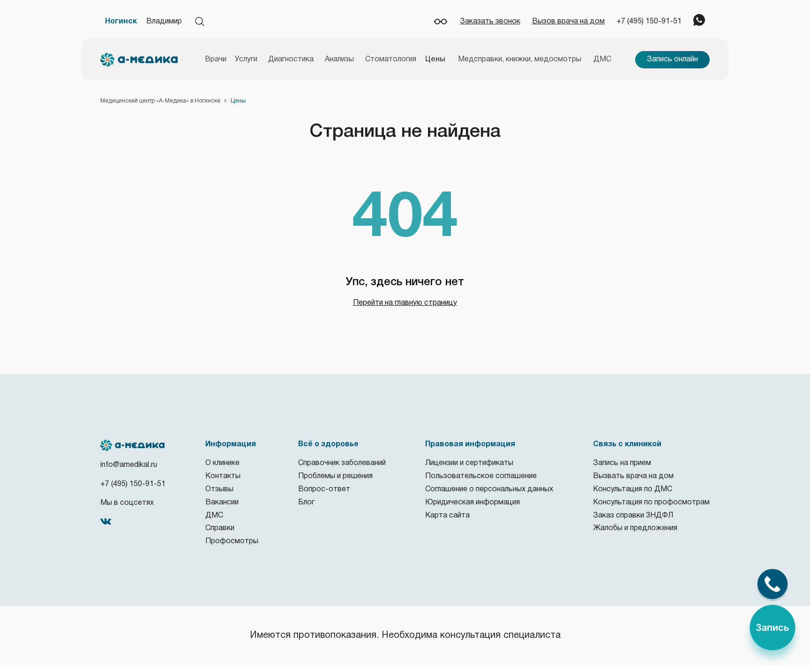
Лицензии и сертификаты (469, 463)
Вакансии (222, 502)
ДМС (602, 59)
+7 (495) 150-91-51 (649, 21)
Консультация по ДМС (632, 489)
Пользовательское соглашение (481, 476)
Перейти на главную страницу (405, 303)
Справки (219, 528)
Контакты (222, 476)
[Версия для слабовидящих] (440, 22)
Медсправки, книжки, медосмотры (519, 59)
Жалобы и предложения (635, 528)
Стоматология (390, 59)
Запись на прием (622, 463)
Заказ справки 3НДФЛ (633, 515)
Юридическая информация (472, 502)
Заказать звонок (490, 21)
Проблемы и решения (335, 476)
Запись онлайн (672, 59)
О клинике (222, 463)
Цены (435, 59)
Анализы (339, 59)
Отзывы (219, 489)
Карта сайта (447, 515)
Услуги (246, 59)
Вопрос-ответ (324, 489)
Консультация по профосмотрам (651, 502)
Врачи (215, 59)
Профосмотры (231, 541)
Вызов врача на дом (568, 21)
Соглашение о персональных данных (489, 489)
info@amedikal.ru (128, 465)
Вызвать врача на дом (633, 476)
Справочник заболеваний (342, 463)
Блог (306, 502)
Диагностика (291, 59)
